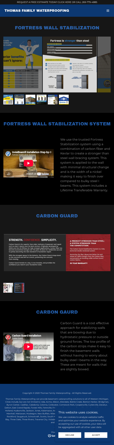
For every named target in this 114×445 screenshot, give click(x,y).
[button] (108, 10)
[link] (36, 11)
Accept (96, 435)
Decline (69, 435)
